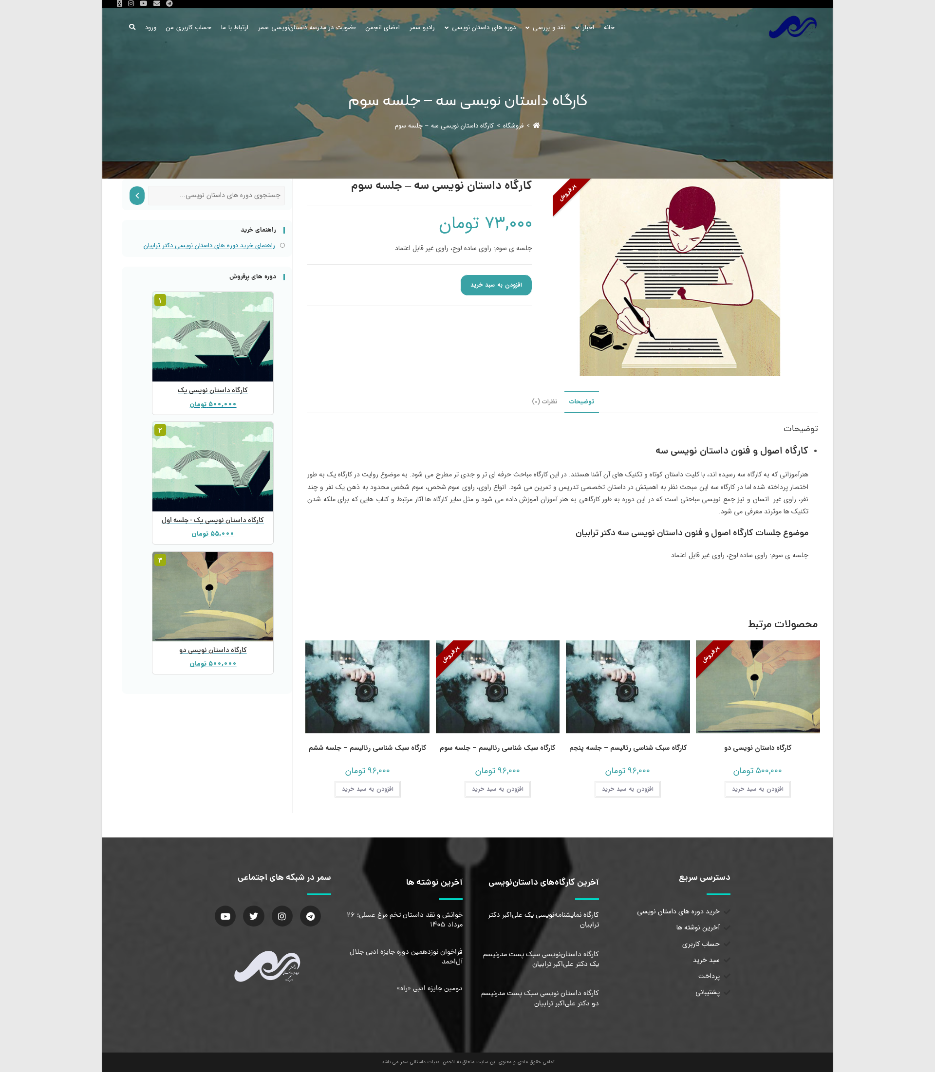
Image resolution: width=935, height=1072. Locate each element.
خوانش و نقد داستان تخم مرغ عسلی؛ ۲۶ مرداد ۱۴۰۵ (405, 920)
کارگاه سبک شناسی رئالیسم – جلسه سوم (497, 748)
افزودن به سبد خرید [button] (758, 789)
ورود (150, 27)
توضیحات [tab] (581, 402)
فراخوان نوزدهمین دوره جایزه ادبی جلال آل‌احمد (406, 957)
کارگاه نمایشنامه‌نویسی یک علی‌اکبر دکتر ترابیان (543, 920)
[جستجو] (137, 195)
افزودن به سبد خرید (496, 285)
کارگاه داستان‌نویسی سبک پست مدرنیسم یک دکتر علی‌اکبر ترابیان (541, 959)
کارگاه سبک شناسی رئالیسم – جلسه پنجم (628, 748)
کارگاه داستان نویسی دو (757, 748)
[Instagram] (282, 916)
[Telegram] (310, 916)
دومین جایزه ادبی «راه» (430, 988)
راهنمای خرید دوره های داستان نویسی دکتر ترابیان (209, 245)
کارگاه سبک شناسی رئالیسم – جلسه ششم (367, 748)
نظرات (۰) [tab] (545, 402)
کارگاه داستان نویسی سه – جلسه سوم (444, 126)
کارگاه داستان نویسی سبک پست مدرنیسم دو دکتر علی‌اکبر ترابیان (540, 998)
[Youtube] (225, 916)
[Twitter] (253, 916)
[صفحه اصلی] (536, 126)
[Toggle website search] (132, 27)
